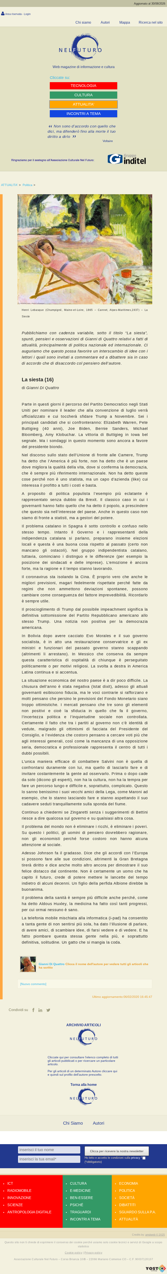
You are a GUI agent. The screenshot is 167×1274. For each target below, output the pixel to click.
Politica (27, 185)
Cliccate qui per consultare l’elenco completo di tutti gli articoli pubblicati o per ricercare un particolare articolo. (83, 1060)
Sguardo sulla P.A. (137, 1212)
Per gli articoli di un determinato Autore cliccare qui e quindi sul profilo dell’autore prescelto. (82, 1072)
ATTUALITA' (9, 185)
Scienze (15, 1205)
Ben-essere (81, 1198)
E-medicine (80, 1190)
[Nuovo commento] (33, 984)
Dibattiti (127, 1205)
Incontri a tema (85, 1219)
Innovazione (19, 1198)
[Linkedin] (40, 1010)
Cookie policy (73, 1252)
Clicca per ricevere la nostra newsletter (117, 1151)
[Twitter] (48, 1010)
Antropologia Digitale (29, 1212)
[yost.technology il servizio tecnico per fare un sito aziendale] (156, 1271)
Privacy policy (93, 1252)
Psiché (76, 1205)
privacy (136, 1157)
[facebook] (33, 1010)
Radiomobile (19, 1190)
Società (127, 1198)
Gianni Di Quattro (52, 964)
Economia (128, 1183)
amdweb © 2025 (155, 1234)
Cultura (78, 1183)
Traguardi (80, 1212)
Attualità (128, 1219)
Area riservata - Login (18, 14)
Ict (10, 1183)
